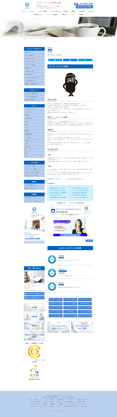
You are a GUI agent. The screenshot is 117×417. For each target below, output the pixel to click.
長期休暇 (27, 131)
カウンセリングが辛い (55, 315)
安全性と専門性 (70, 311)
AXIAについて (28, 52)
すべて (26, 156)
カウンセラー (31, 11)
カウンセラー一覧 (29, 61)
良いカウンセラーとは (70, 307)
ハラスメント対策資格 (52, 14)
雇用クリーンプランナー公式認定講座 (65, 401)
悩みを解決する (55, 303)
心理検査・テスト (29, 140)
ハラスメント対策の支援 (31, 96)
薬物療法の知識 (28, 134)
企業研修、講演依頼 (29, 99)
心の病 (26, 121)
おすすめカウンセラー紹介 (31, 175)
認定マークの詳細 (40, 360)
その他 (26, 143)
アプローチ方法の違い (55, 311)
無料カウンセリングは (85, 307)
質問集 (26, 124)
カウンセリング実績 (36, 401)
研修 (26, 150)
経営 (26, 153)
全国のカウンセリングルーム (71, 406)
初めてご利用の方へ (29, 55)
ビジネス (27, 127)
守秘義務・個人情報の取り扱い (32, 83)
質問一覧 (64, 14)
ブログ (72, 14)
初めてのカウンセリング (83, 399)
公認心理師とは (60, 399)
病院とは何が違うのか (85, 303)
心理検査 (66, 11)
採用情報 (45, 403)
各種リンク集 (84, 406)
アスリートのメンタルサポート (32, 201)
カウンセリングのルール (85, 299)
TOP (24, 11)
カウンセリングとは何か (55, 299)
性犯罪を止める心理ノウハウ (32, 188)
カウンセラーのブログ (30, 108)
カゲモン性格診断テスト (31, 185)
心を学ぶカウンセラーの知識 (32, 172)
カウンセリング (28, 112)
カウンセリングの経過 (70, 299)
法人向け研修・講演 (81, 401)
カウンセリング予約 (71, 403)
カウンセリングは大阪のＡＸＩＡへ (75, 179)
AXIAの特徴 (82, 11)
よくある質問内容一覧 (30, 80)
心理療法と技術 (28, 118)
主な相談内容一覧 (29, 71)
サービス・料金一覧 (55, 11)
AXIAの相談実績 (29, 74)
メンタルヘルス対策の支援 (31, 93)
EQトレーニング (82, 403)
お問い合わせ (33, 406)
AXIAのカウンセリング (30, 58)
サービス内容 (28, 137)
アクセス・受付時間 (42, 11)
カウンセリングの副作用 (70, 303)
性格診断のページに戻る (53, 179)
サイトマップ (43, 406)
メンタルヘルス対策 (48, 401)
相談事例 (27, 115)
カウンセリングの (85, 315)
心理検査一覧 (28, 68)
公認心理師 (27, 146)
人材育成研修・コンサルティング (33, 197)
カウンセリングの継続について (32, 77)
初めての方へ (91, 11)
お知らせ (52, 406)
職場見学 (53, 403)
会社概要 (81, 14)
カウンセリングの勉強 (30, 166)
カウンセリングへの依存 (85, 311)
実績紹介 (73, 11)
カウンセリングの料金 (30, 64)
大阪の (70, 315)
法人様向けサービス (38, 14)
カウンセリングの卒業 (55, 307)
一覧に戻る (89, 240)
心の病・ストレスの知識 (31, 169)
